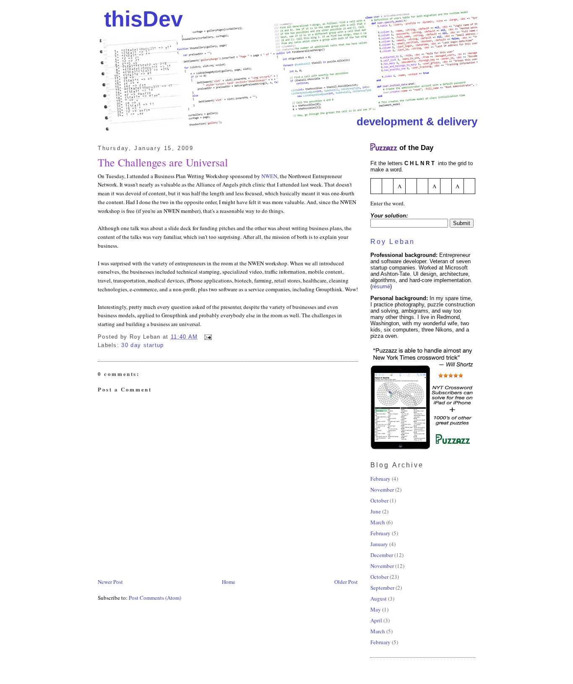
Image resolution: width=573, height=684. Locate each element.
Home (228, 582)
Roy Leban (392, 241)
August (378, 598)
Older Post (346, 582)
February (380, 478)
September (382, 587)
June (375, 511)
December (381, 555)
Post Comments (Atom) (155, 597)
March (377, 522)
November (382, 489)
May (375, 609)
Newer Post (110, 582)
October (379, 500)
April (376, 620)
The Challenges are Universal (163, 162)
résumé (381, 286)
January (379, 544)
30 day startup (142, 345)
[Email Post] (207, 337)
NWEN (269, 176)
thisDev (143, 19)
